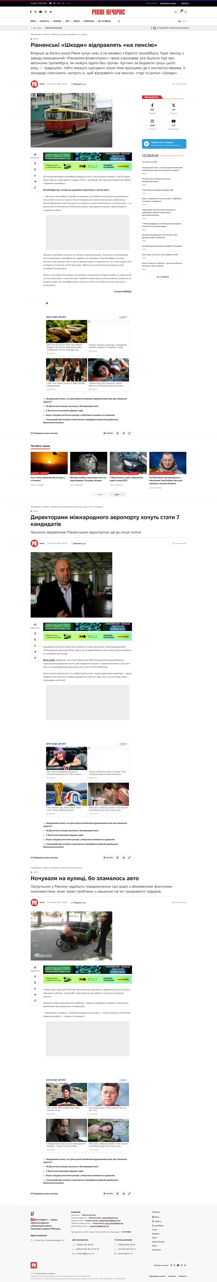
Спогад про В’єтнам (53, 28)
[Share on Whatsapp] (35, 175)
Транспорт (134, 473)
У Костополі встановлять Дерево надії (64, 411)
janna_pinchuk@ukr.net (114, 1223)
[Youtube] (173, 125)
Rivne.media (49, 660)
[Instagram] (152, 125)
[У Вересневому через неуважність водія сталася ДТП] (128, 463)
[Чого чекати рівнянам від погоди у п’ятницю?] (49, 463)
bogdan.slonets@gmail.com (110, 1220)
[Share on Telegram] (35, 181)
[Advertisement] (88, 232)
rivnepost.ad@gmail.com (99, 1226)
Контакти (185, 3)
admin (42, 84)
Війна (162, 473)
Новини (35, 39)
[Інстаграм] (45, 12)
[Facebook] (152, 109)
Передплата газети (168, 3)
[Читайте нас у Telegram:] (146, 143)
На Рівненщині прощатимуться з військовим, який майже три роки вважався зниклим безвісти (165, 480)
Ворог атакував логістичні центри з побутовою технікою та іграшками (80, 415)
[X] (35, 12)
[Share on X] (35, 169)
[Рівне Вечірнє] (34, 1265)
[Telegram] (50, 12)
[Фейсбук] (30, 12)
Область (44, 473)
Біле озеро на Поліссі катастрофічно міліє (160, 255)
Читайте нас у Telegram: (162, 142)
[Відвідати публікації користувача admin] (34, 84)
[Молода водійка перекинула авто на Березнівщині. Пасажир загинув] (88, 463)
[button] (175, 12)
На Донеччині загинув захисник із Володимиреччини (72, 406)
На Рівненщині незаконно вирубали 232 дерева (162, 246)
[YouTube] (41, 12)
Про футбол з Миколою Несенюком (174, 28)
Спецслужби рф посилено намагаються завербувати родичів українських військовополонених (159, 212)
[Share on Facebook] (35, 163)
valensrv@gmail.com (110, 1218)
